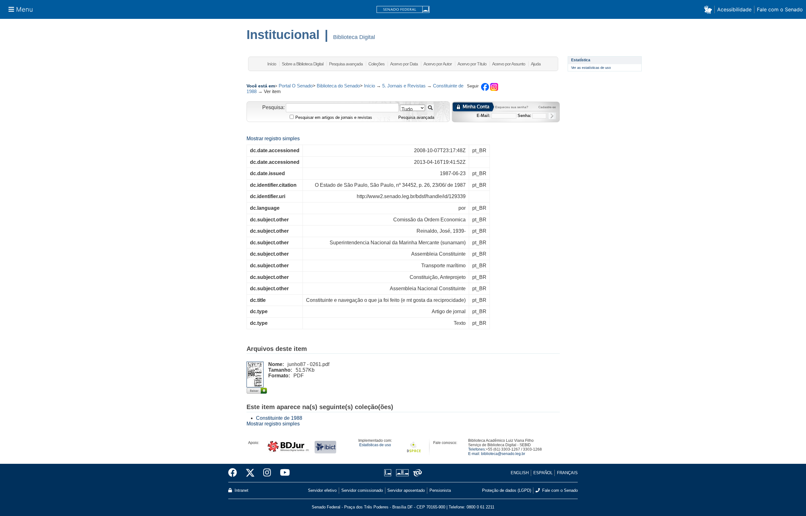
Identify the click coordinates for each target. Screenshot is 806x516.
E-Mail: (483, 115)
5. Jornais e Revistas (404, 85)
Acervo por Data (404, 63)
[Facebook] (234, 473)
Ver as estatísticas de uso (591, 67)
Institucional (283, 35)
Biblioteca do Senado (338, 85)
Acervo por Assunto (508, 63)
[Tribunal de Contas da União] (416, 472)
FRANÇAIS (567, 472)
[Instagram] (267, 473)
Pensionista (440, 490)
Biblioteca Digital (354, 37)
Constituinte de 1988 (279, 418)
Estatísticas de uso (375, 445)
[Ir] (430, 107)
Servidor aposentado (406, 490)
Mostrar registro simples (273, 138)
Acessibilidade (734, 9)
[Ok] (552, 115)
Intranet (240, 490)
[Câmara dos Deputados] (389, 472)
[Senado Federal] (403, 9)
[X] (250, 473)
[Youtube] (282, 473)
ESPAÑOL (543, 472)
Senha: (524, 115)
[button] (709, 9)
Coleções (376, 63)
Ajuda (536, 63)
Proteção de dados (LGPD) (506, 490)
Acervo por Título (471, 63)
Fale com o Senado (780, 9)
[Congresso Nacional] (402, 472)
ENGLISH (520, 472)
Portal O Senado (296, 85)
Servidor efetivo (322, 490)
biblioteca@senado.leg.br (503, 454)
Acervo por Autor (437, 63)
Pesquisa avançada (346, 63)
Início (271, 63)
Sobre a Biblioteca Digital (302, 63)
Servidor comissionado (362, 490)
